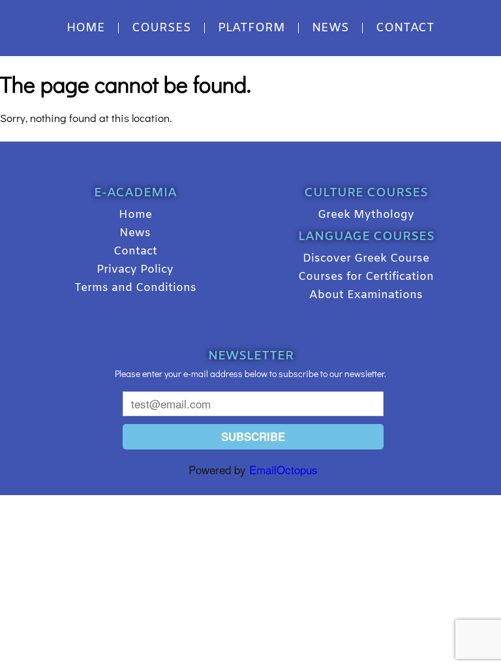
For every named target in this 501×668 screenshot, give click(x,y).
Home (86, 28)
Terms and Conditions (135, 288)
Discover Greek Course (366, 258)
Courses (161, 28)
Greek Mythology (366, 214)
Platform (251, 28)
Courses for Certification (366, 276)
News (330, 28)
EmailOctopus (283, 469)
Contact (405, 28)
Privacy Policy (135, 269)
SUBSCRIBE (253, 436)
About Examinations (366, 295)
